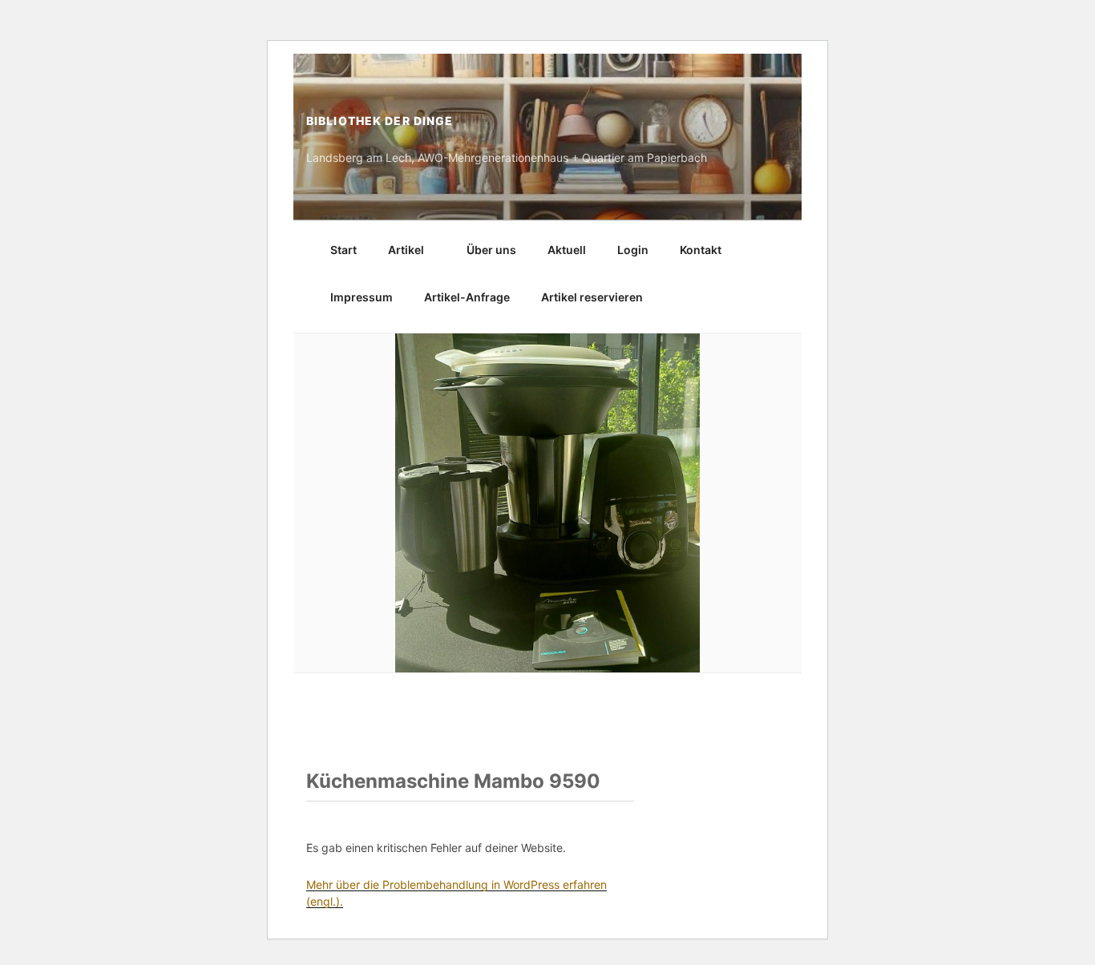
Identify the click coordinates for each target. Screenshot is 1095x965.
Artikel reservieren (592, 297)
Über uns (491, 249)
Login (633, 249)
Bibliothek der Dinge (379, 120)
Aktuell (567, 249)
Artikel (406, 249)
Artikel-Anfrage (467, 297)
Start (343, 249)
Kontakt (700, 249)
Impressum (361, 297)
